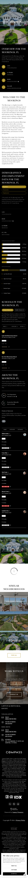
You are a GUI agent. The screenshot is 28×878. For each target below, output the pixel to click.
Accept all (14, 873)
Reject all (14, 865)
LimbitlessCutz (5, 510)
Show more (14, 532)
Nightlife (17, 424)
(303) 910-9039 (8, 736)
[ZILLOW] (18, 804)
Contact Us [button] (14, 694)
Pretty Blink (4, 453)
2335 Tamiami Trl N (6, 435)
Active (5, 424)
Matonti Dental (5, 491)
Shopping (18, 421)
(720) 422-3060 (8, 723)
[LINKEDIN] (10, 804)
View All (14, 655)
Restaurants (10, 421)
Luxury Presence (18, 812)
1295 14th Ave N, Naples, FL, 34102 (8, 337)
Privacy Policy (20, 820)
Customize (14, 869)
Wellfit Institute (5, 433)
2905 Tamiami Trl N (6, 512)
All (4, 421)
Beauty (11, 424)
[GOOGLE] (14, 804)
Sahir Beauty (4, 472)
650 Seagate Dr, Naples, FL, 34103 (8, 358)
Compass (4, 761)
